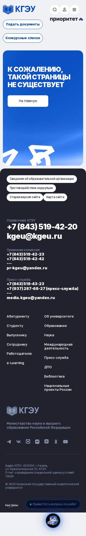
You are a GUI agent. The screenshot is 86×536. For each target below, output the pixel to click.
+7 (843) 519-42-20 (42, 226)
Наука (49, 335)
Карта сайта (55, 197)
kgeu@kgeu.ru (34, 236)
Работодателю (19, 353)
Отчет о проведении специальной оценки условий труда (39, 474)
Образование (55, 326)
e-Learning (15, 363)
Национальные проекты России (58, 388)
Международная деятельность (58, 346)
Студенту (15, 326)
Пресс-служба (56, 357)
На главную (28, 101)
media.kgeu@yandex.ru (31, 297)
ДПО (48, 367)
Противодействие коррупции (31, 188)
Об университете (59, 316)
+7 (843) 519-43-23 (25, 283)
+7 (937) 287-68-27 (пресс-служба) (42, 288)
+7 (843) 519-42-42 (25, 258)
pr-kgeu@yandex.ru (27, 267)
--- (9, 263)
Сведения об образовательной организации (42, 179)
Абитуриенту (18, 316)
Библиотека (54, 376)
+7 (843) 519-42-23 (25, 254)
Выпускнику (17, 335)
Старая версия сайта (25, 197)
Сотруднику (17, 344)
